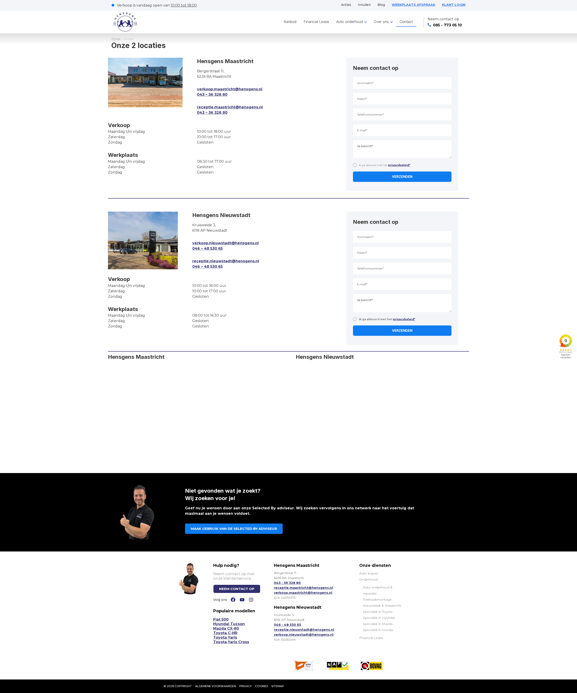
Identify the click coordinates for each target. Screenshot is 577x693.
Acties (346, 5)
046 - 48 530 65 (287, 625)
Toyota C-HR (225, 633)
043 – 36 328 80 (212, 94)
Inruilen (364, 5)
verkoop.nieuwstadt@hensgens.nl (225, 243)
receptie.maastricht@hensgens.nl (230, 107)
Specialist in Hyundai (379, 618)
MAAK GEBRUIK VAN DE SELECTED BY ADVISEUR (234, 528)
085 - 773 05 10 (447, 25)
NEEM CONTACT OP (236, 589)
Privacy (245, 686)
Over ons (381, 21)
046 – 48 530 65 (207, 248)
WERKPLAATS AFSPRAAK (413, 5)
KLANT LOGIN (453, 5)
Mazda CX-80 (226, 628)
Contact (406, 21)
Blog (381, 5)
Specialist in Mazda (377, 624)
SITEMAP (277, 686)
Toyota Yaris (225, 637)
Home (116, 39)
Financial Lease (316, 21)
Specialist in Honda (378, 630)
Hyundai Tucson (229, 624)
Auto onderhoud (349, 21)
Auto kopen (368, 573)
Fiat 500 (221, 619)
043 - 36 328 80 (287, 583)
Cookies (261, 686)
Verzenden (402, 176)
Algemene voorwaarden (215, 686)
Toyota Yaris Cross (231, 642)
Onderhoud (368, 579)
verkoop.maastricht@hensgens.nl (229, 89)
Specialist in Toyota (377, 612)
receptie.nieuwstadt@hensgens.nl (225, 261)
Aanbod (290, 21)
